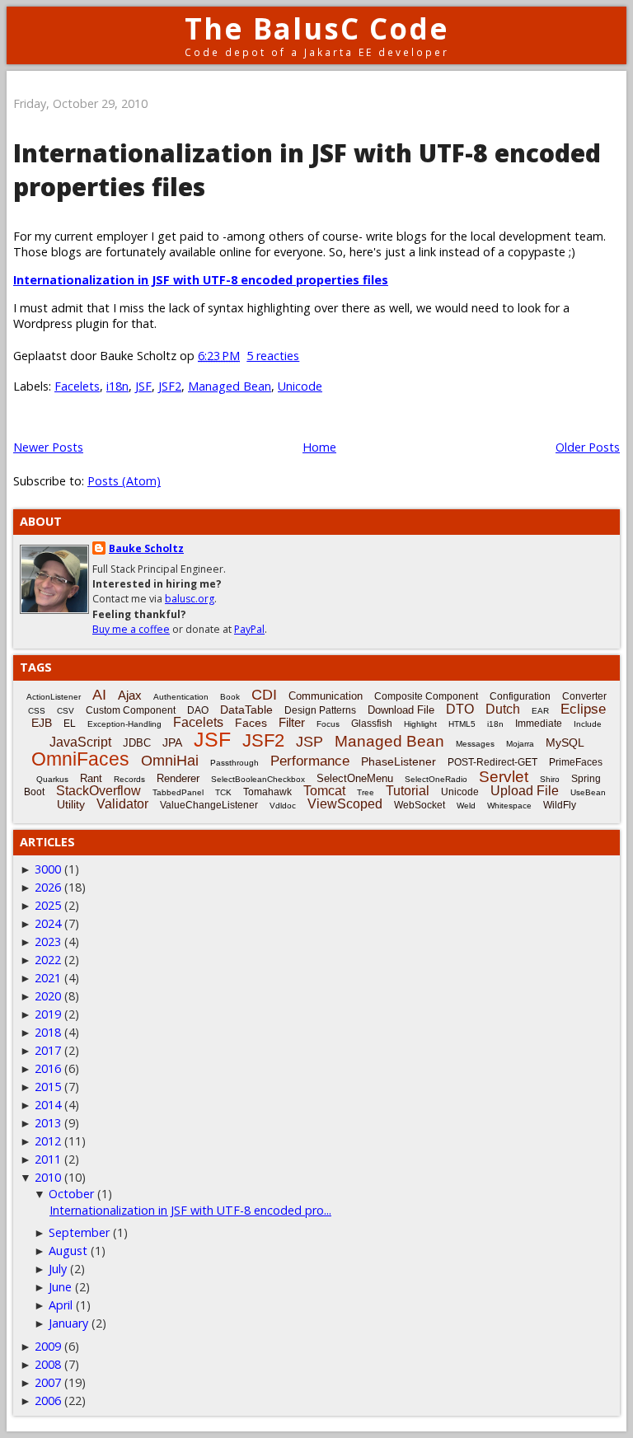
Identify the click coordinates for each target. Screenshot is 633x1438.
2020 (48, 996)
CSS (36, 710)
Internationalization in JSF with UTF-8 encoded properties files (200, 280)
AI (99, 694)
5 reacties (272, 355)
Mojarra (520, 743)
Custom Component (131, 710)
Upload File (524, 791)
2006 (48, 1400)
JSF (143, 386)
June (60, 1287)
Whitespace (509, 805)
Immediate (538, 723)
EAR (540, 710)
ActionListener (53, 696)
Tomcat (324, 791)
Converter (584, 696)
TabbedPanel (178, 792)
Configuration (520, 696)
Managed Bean (229, 386)
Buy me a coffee (131, 629)
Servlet (503, 776)
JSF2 (169, 386)
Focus (328, 723)
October (71, 1193)
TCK (223, 792)
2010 (48, 1177)
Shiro (550, 779)
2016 (48, 1068)
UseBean (588, 792)
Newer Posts (48, 447)
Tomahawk (267, 792)
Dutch (502, 709)
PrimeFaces (576, 762)
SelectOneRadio (436, 779)
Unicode (300, 386)
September (79, 1232)
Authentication (181, 696)
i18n (117, 386)
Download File (401, 710)
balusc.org (189, 599)
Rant (91, 778)
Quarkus (52, 779)
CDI (264, 694)
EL (69, 723)
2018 (48, 1032)
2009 (48, 1346)
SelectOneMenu (354, 778)
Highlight (420, 723)
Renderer (178, 778)
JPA (172, 742)
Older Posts (588, 447)
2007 (48, 1382)
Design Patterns (320, 710)
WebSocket (419, 805)
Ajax (130, 695)
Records (129, 779)
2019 (48, 1014)
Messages (475, 743)
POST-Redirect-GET (492, 762)
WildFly (559, 805)
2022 (48, 959)
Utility (71, 804)
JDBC (137, 743)
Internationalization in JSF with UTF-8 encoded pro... (190, 1210)
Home (319, 447)
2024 (48, 923)
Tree (365, 792)
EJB (41, 722)
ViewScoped (344, 804)
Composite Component (426, 696)
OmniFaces (80, 759)
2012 (48, 1141)
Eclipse (583, 709)
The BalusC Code (317, 28)
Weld (466, 805)
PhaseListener (398, 761)
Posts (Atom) (124, 481)
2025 (48, 905)
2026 (48, 887)
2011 (48, 1159)
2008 (48, 1364)
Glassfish (371, 723)
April (61, 1305)
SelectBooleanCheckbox (258, 779)
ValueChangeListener (209, 805)
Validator (122, 804)
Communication (325, 696)
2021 (48, 978)
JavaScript (80, 742)
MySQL (565, 742)
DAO (198, 710)
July (58, 1268)
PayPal (249, 629)
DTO (460, 709)
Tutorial (407, 791)
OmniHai (170, 760)
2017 (48, 1050)
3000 (48, 869)
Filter (292, 722)
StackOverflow (98, 791)
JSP (309, 741)
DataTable (246, 709)
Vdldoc (283, 805)
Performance (309, 761)
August (68, 1250)
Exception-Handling (124, 723)
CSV (65, 710)
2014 (48, 1104)
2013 (48, 1123)
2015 (48, 1086)
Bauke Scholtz (146, 548)
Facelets (77, 386)
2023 (48, 941)
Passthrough (234, 762)
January (68, 1323)
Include (588, 723)
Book (230, 696)
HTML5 (462, 723)
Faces (251, 722)
